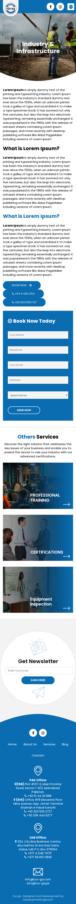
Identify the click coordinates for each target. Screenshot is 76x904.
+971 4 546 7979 (39, 853)
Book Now (20, 285)
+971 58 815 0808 (39, 857)
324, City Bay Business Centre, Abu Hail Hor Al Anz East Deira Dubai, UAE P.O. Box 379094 (39, 843)
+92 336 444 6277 (39, 815)
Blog (65, 744)
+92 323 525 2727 (39, 811)
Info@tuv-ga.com (38, 879)
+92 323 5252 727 (25, 302)
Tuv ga (17, 896)
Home (12, 744)
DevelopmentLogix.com (38, 899)
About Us (30, 744)
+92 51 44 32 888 (39, 796)
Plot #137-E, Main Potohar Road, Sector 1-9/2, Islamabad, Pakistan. (39, 786)
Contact (38, 755)
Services (49, 744)
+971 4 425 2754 (24, 294)
